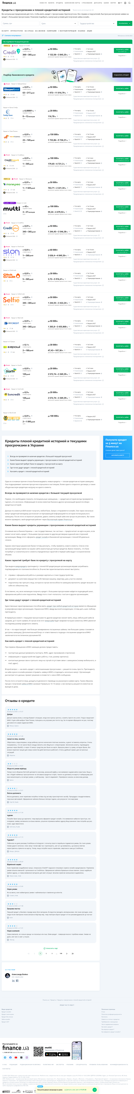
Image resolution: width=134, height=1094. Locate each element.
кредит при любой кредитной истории (62, 606)
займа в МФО (27, 684)
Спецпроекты (81, 1064)
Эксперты (60, 1064)
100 (61, 953)
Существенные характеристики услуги (85, 58)
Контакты (104, 1017)
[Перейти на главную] (9, 3)
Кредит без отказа (7, 1017)
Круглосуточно (17, 31)
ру (121, 3)
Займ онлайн (6, 1019)
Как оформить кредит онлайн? (111, 1032)
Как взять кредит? (107, 1027)
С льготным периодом (67, 31)
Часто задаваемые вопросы (110, 1024)
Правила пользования (98, 1064)
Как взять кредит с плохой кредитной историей (29, 471)
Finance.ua (46, 1000)
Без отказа (29, 31)
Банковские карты (72, 3)
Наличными (52, 31)
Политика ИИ (48, 1064)
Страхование (87, 3)
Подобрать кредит (121, 75)
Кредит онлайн (6, 1012)
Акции (89, 31)
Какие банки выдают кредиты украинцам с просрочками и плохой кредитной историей (46, 460)
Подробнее (121, 55)
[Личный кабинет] (125, 3)
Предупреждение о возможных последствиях (87, 61)
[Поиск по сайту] (129, 3)
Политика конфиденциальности (112, 1014)
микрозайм (49, 621)
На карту (5, 31)
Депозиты (98, 3)
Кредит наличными (8, 1014)
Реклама (70, 1064)
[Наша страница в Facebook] (10, 1057)
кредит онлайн (42, 537)
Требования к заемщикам (110, 1022)
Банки (106, 3)
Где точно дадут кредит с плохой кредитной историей (32, 468)
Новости (43, 3)
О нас (103, 1012)
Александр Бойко (20, 974)
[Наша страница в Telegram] (5, 1057)
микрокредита (21, 566)
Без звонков (40, 31)
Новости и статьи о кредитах (110, 1019)
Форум (113, 3)
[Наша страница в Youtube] (15, 1057)
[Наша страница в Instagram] (26, 1057)
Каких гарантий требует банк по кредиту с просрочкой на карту (36, 464)
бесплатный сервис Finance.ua (59, 519)
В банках (81, 31)
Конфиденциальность (119, 1064)
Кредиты (59, 3)
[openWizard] (95, 1090)
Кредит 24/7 (5, 1022)
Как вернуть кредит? (108, 1029)
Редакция (13, 1064)
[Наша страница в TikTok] (21, 1057)
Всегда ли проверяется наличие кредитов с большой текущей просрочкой (41, 456)
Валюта (51, 3)
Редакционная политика (30, 1064)
